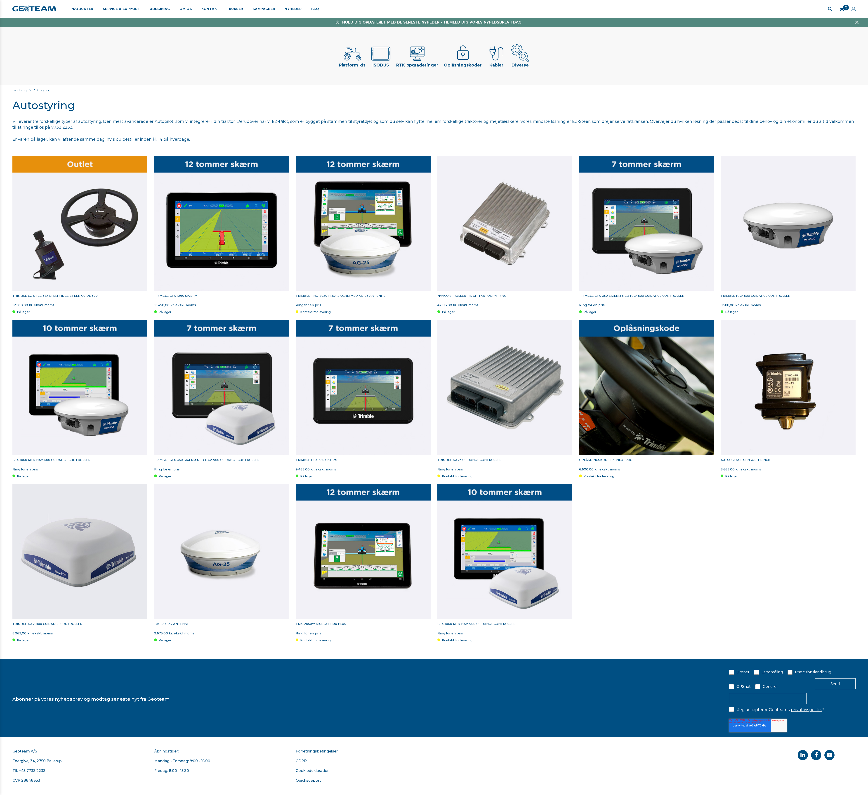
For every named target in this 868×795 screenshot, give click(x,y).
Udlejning (160, 9)
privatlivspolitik (806, 709)
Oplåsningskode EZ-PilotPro (605, 460)
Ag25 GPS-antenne (171, 624)
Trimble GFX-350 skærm (316, 460)
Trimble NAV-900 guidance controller (47, 624)
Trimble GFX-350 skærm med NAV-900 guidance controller (206, 460)
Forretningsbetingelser (317, 751)
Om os (185, 9)
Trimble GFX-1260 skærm (176, 295)
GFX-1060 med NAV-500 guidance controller (51, 460)
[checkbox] (792, 679)
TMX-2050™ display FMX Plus (321, 624)
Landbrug (19, 90)
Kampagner (264, 9)
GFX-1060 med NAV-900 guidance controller (476, 624)
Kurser (236, 9)
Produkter (82, 9)
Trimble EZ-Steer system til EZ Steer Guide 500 (55, 295)
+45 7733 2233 (32, 771)
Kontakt (210, 9)
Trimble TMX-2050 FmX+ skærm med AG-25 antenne (340, 295)
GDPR (301, 761)
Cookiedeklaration (313, 771)
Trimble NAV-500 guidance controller (755, 295)
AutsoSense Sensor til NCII (745, 460)
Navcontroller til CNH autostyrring (471, 295)
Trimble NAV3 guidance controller (469, 460)
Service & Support (121, 9)
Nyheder (293, 9)
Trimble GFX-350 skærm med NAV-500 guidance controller (632, 295)
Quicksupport (308, 780)
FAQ (315, 9)
